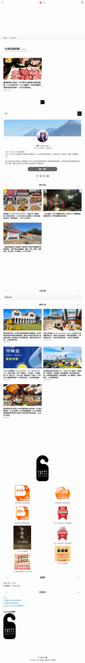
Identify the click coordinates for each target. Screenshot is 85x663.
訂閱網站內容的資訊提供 (12, 600)
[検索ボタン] (82, 2)
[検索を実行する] (79, 113)
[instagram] (44, 176)
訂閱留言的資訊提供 (10, 603)
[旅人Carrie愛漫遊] (42, 2)
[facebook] (37, 176)
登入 (5, 598)
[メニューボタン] (2, 2)
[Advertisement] (42, 20)
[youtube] (47, 176)
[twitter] (40, 176)
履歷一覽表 (42, 169)
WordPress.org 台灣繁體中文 (14, 606)
